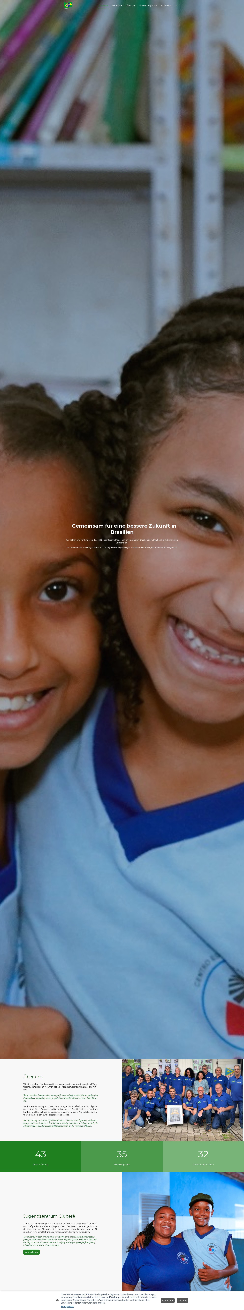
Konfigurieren (67, 1306)
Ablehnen (182, 1300)
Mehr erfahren (32, 1252)
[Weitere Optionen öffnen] (176, 5)
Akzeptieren (167, 1300)
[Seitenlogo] (68, 5)
